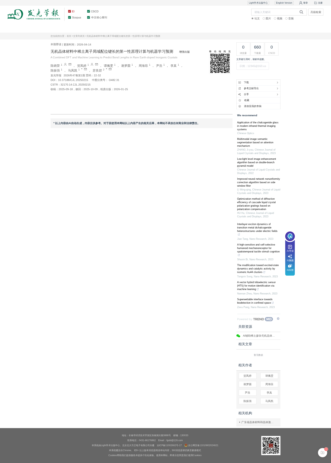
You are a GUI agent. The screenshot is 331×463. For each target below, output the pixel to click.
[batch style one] (322, 452)
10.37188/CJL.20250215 (73, 80)
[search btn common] (301, 12)
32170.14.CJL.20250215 (76, 84)
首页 (30, 27)
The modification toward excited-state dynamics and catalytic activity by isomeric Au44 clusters (258, 269)
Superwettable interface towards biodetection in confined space (255, 301)
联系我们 (301, 27)
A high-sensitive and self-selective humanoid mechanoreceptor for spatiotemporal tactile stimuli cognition (258, 248)
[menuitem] (30, 28)
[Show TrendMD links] (278, 318)
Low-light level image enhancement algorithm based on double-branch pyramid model (256, 162)
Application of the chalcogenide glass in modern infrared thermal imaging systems (258, 126)
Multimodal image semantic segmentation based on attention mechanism (255, 142)
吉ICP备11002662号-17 (169, 445)
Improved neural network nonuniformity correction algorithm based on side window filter (258, 182)
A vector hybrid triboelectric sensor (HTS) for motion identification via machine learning (256, 286)
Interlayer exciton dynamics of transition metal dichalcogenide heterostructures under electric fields (257, 227)
